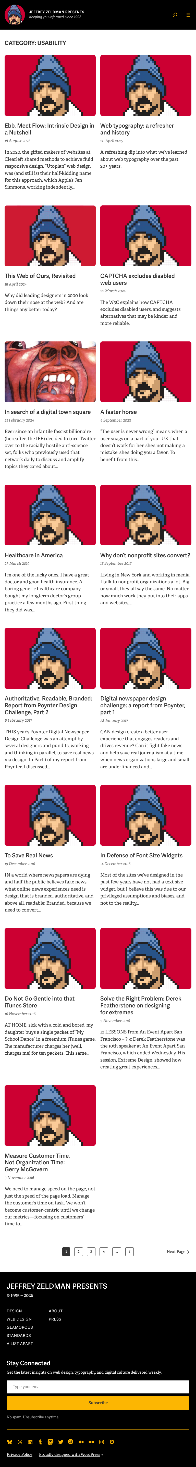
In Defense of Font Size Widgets (141, 855)
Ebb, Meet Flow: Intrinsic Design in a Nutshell (49, 129)
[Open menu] (188, 15)
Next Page (176, 1251)
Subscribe (98, 1403)
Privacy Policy (19, 1454)
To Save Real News (29, 855)
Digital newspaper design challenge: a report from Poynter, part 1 (142, 705)
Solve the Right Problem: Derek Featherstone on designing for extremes (140, 1005)
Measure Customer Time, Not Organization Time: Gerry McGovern (37, 1163)
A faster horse (118, 412)
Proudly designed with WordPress (69, 1454)
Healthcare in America (34, 555)
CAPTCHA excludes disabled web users (137, 280)
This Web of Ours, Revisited (40, 276)
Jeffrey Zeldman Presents (57, 1287)
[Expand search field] (175, 14)
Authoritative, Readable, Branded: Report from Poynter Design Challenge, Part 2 (48, 705)
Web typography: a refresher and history (137, 129)
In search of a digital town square (48, 412)
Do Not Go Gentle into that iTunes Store (40, 1002)
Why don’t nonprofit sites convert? (145, 555)
